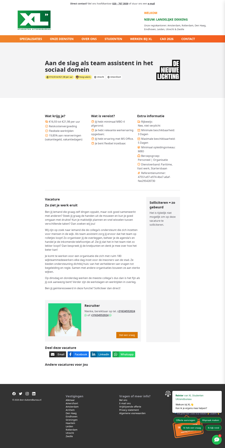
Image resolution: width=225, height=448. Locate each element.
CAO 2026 (166, 39)
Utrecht (70, 433)
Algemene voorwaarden (132, 413)
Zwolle (69, 436)
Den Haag (71, 413)
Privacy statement (129, 409)
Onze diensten (62, 39)
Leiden (69, 426)
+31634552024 (126, 311)
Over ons (89, 39)
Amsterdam (72, 406)
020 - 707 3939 (120, 3)
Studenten (113, 39)
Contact (188, 39)
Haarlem (70, 423)
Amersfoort (72, 403)
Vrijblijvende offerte (130, 406)
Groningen (72, 419)
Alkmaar (70, 400)
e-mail (151, 3)
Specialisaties (31, 39)
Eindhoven (71, 416)
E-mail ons (125, 403)
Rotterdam (71, 429)
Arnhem (70, 409)
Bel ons (123, 400)
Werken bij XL (141, 39)
